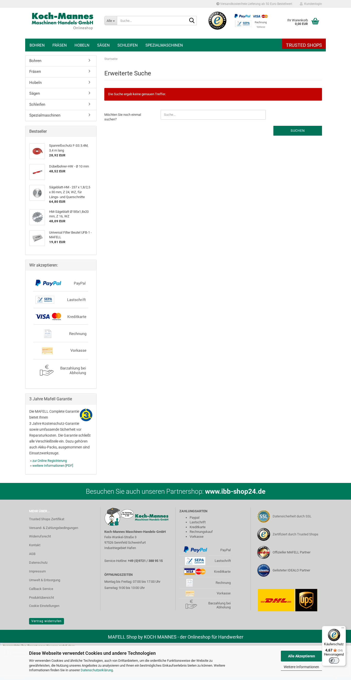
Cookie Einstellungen (44, 606)
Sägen (103, 45)
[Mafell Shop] (63, 23)
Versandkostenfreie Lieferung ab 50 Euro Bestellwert (255, 4)
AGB (32, 554)
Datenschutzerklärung (97, 670)
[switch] (334, 660)
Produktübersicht (41, 597)
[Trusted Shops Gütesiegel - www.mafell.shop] (217, 21)
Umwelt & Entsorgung (44, 580)
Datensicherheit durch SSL (292, 516)
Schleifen (127, 45)
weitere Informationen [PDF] (52, 465)
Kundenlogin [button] (312, 4)
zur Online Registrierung (49, 461)
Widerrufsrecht (40, 536)
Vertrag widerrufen (46, 621)
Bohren (37, 45)
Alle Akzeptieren (301, 656)
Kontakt (34, 545)
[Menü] (343, 629)
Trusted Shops (304, 45)
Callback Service (41, 589)
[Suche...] (192, 20)
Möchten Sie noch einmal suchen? (122, 117)
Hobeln (82, 45)
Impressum (37, 571)
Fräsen (59, 45)
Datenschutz (38, 562)
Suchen (298, 131)
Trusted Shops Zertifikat (46, 519)
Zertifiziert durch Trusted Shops (295, 534)
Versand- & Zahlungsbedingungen (53, 528)
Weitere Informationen (301, 667)
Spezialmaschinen (164, 45)
